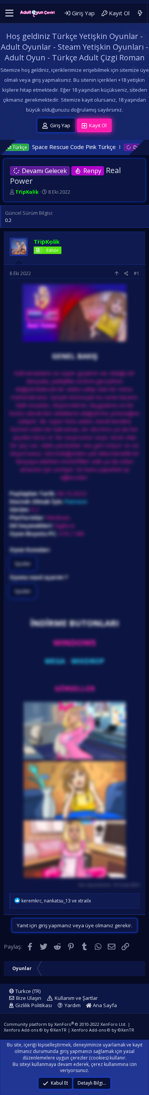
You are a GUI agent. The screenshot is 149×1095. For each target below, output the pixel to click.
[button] (9, 13)
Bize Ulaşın (28, 998)
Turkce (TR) (27, 991)
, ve (56, 900)
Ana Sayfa (104, 1005)
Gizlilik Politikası (33, 1005)
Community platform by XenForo (65, 1024)
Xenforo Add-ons (35, 1030)
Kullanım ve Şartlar (76, 998)
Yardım (73, 1005)
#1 (136, 273)
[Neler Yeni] (140, 13)
